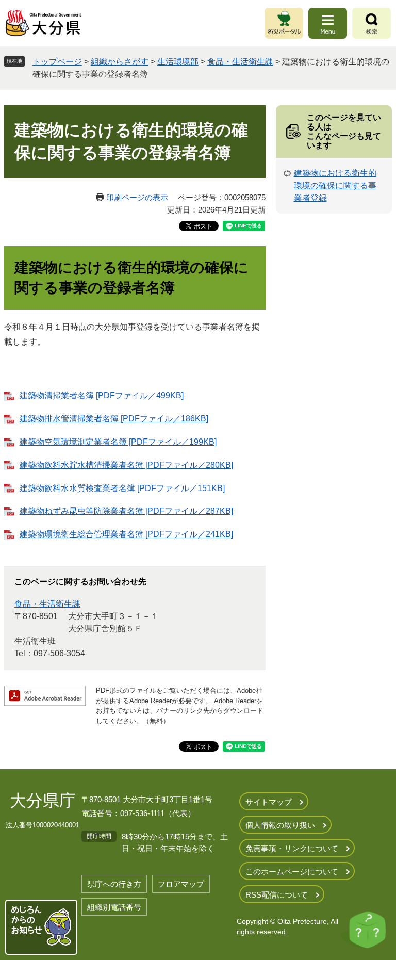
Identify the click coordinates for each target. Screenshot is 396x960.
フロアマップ (181, 884)
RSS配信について (276, 894)
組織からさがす (119, 61)
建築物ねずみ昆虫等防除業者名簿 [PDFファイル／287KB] (126, 511)
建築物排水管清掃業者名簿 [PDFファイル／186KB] (114, 418)
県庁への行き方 (114, 884)
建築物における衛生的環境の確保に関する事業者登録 (335, 185)
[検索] (371, 23)
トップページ (57, 61)
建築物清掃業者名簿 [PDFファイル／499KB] (102, 395)
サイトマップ (268, 802)
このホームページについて (291, 871)
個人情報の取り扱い (280, 825)
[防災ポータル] (284, 23)
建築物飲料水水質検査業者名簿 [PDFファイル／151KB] (122, 488)
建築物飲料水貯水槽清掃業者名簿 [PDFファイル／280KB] (126, 465)
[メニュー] (327, 23)
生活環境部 (178, 61)
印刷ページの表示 (137, 197)
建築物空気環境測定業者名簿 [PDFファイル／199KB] (118, 441)
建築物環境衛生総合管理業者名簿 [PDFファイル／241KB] (126, 534)
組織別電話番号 (114, 907)
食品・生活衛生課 (240, 61)
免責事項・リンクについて (291, 848)
